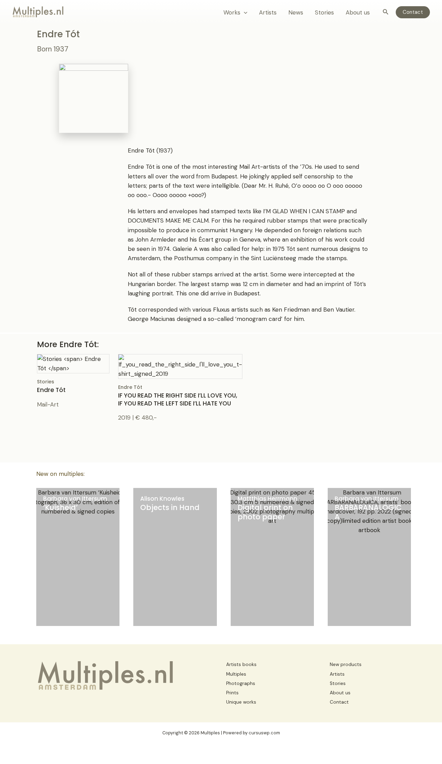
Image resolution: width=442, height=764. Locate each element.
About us (358, 12)
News (295, 12)
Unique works (241, 702)
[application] (243, 12)
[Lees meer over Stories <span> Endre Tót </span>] (73, 363)
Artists (268, 12)
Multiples (236, 674)
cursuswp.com (264, 733)
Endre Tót (177, 395)
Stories (324, 12)
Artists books (241, 664)
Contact (339, 702)
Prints (232, 693)
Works (231, 12)
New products (346, 664)
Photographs (240, 683)
